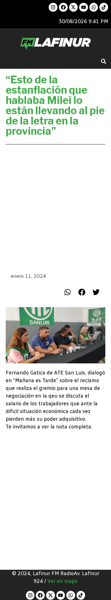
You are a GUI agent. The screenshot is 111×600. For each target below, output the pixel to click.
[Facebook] (63, 7)
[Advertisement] (55, 208)
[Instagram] (53, 7)
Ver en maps (62, 581)
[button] (103, 61)
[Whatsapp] (93, 7)
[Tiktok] (103, 7)
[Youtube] (83, 7)
